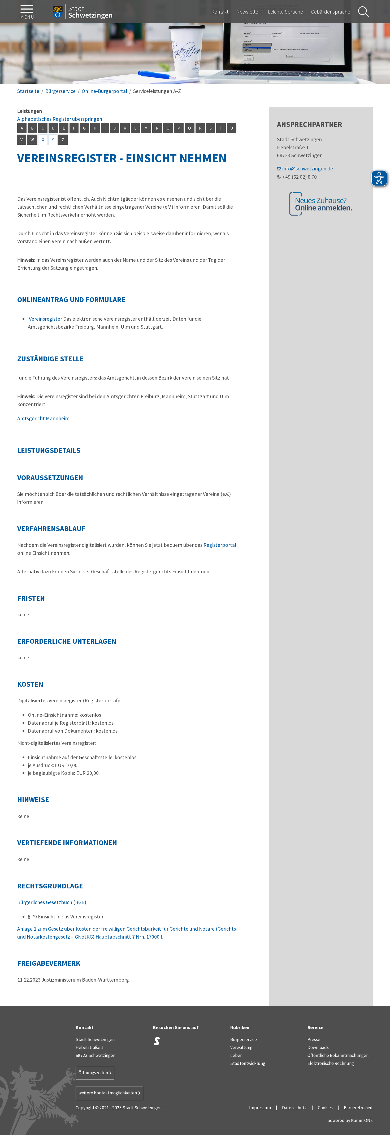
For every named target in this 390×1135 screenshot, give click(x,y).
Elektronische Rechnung (330, 1063)
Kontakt (219, 11)
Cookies (325, 1108)
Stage (157, 1041)
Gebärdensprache (330, 11)
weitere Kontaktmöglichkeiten (108, 1093)
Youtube (210, 1042)
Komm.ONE (362, 1120)
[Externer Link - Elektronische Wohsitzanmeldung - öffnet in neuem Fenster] (321, 203)
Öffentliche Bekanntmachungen (338, 1055)
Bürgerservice (60, 91)
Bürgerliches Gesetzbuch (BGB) (51, 902)
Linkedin (197, 1042)
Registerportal (219, 544)
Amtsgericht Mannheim (43, 418)
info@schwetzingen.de (307, 168)
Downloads (318, 1047)
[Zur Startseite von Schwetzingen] (82, 12)
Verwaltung (241, 1047)
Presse (313, 1039)
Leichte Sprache (285, 11)
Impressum (260, 1108)
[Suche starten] (363, 11)
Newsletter (248, 11)
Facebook (183, 1042)
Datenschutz (294, 1108)
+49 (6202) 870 (299, 176)
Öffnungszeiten (93, 1073)
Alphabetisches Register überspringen (59, 118)
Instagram (170, 1042)
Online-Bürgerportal (104, 91)
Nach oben (377, 1015)
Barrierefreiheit (358, 1108)
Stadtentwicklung (247, 1063)
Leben (236, 1055)
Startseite (28, 91)
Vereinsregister (45, 318)
